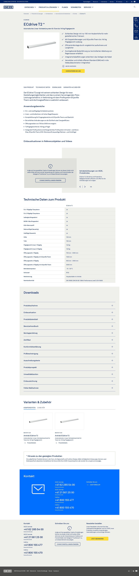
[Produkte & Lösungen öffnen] (58, 7)
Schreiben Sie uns (62, 523)
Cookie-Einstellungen (42, 571)
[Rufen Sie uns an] (136, 25)
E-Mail (99, 461)
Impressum (56, 571)
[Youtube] (134, 1)
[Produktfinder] (136, 20)
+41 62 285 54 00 (65, 484)
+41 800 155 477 (64, 499)
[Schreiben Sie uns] (136, 31)
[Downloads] (136, 37)
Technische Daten (43, 87)
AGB (28, 571)
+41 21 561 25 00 (64, 492)
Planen (65, 7)
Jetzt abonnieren (97, 539)
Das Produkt (29, 87)
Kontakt (27, 523)
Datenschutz (33, 571)
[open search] (134, 7)
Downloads (56, 87)
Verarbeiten (76, 7)
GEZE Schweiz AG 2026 (19, 571)
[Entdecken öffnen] (35, 7)
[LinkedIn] (132, 1)
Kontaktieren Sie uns (73, 71)
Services (87, 7)
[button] (120, 1)
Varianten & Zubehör (71, 87)
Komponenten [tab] (30, 408)
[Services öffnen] (92, 7)
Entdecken (29, 7)
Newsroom (95, 1)
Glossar (50, 571)
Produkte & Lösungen (48, 7)
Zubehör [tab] (41, 408)
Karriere (112, 1)
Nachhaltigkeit (86, 1)
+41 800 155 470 (64, 507)
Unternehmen (104, 1)
